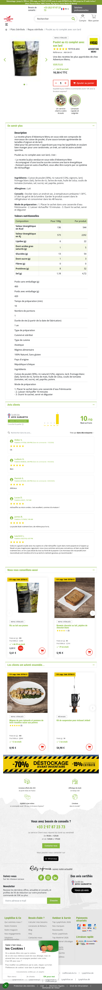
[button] (5, 985)
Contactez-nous (35, 937)
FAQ (30, 933)
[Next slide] (46, 59)
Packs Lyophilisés (60, 933)
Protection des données (24, 986)
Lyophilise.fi (50, 979)
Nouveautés (57, 930)
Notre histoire (11, 926)
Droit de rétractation (79, 986)
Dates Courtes (58, 953)
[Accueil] (6, 29)
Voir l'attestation (18, 421)
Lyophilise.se (67, 979)
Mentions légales (56, 986)
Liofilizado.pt (51, 981)
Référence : (58, 52)
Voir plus (58, 64)
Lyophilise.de (88, 973)
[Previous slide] (4, 59)
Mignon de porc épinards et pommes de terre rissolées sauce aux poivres (26, 721)
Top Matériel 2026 (60, 937)
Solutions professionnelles (12, 938)
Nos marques (58, 926)
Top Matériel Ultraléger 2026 (62, 942)
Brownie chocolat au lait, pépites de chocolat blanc (72, 626)
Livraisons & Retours (37, 926)
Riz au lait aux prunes (18, 625)
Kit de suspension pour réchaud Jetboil (73, 720)
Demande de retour (51, 987)
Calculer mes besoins (37, 922)
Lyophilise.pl (34, 979)
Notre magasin (11, 930)
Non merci (12, 976)
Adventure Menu (93, 50)
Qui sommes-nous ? (13, 922)
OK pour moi (49, 976)
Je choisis (30, 976)
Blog (30, 930)
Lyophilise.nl (17, 979)
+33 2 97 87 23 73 (51, 827)
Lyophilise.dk (84, 979)
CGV (42, 986)
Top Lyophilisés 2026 (61, 922)
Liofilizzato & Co (69, 973)
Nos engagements (13, 933)
